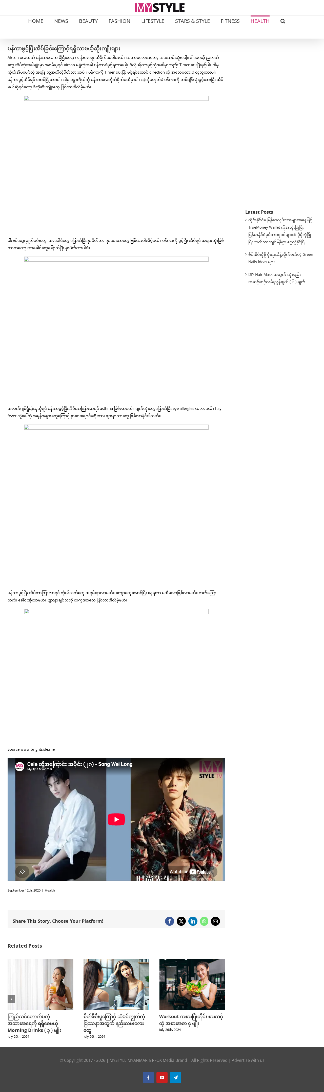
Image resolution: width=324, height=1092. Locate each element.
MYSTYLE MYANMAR (129, 1060)
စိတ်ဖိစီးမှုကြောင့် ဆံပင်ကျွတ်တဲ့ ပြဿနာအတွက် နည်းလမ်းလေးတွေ (38, 1023)
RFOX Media (163, 1060)
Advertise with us (248, 1060)
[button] (282, 20)
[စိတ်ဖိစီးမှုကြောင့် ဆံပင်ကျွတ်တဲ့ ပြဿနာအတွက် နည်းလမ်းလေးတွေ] (40, 961)
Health (50, 890)
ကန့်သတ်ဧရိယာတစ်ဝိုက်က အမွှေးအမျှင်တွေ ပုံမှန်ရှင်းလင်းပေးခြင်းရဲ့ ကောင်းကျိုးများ (192, 1023)
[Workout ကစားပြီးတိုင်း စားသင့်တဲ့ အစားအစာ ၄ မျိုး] (116, 961)
